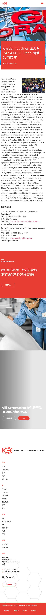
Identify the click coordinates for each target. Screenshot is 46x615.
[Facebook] (7, 577)
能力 (3, 476)
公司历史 (5, 492)
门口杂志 (5, 495)
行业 (3, 473)
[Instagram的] (13, 577)
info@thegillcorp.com (11, 572)
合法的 (25, 611)
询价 (3, 525)
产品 (3, 466)
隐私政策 (16, 611)
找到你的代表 (6, 521)
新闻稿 (4, 499)
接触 (3, 518)
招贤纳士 (5, 528)
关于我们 (5, 489)
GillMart (5, 479)
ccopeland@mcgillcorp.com (21, 238)
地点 (3, 531)
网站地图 (6, 611)
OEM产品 (5, 470)
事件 (3, 534)
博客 (3, 505)
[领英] (3, 577)
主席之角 (5, 502)
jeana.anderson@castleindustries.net (25, 221)
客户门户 (5, 547)
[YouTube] (10, 577)
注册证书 (33, 611)
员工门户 (5, 544)
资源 (3, 508)
